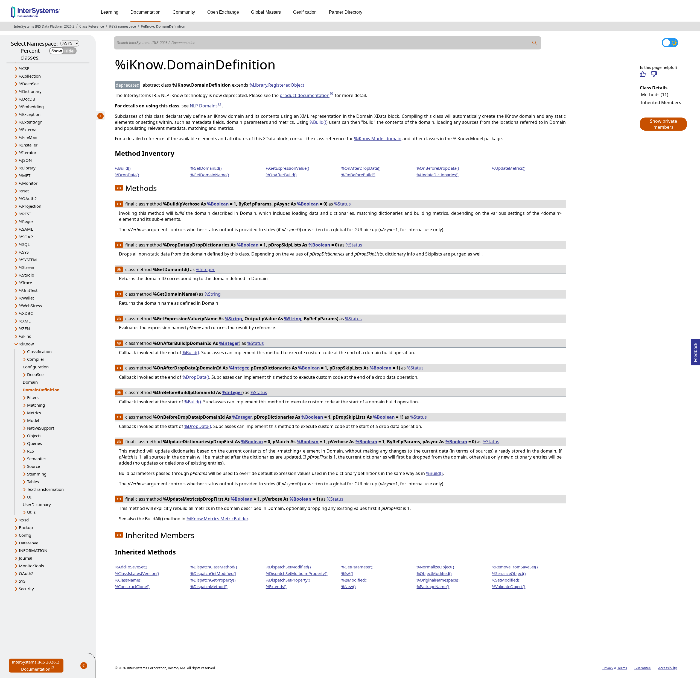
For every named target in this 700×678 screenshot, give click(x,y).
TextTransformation (45, 489)
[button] (663, 124)
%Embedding (31, 106)
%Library (27, 168)
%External (28, 129)
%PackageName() (432, 586)
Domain (30, 382)
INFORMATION (33, 550)
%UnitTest (28, 290)
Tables (33, 481)
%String (213, 294)
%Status (342, 204)
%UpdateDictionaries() (437, 174)
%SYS (24, 252)
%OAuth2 (28, 198)
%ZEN (24, 328)
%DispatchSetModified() (288, 567)
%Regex (26, 221)
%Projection (30, 206)
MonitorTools (31, 565)
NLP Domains (206, 106)
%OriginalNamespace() (438, 580)
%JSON (25, 160)
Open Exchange (223, 12)
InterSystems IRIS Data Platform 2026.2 (44, 26)
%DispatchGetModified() (213, 573)
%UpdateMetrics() (509, 168)
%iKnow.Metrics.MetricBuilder (217, 519)
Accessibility (667, 668)
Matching (36, 405)
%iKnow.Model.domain (377, 139)
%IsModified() (354, 580)
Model (33, 420)
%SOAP (26, 236)
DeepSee (35, 374)
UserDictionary (37, 504)
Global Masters (266, 12)
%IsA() (347, 573)
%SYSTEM (28, 259)
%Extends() (276, 586)
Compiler (35, 359)
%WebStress (30, 305)
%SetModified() (506, 580)
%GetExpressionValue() (287, 168)
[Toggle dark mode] (670, 42)
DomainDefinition (170, 26)
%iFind (25, 336)
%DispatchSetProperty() (288, 580)
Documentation (145, 12)
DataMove (28, 542)
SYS (22, 581)
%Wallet (26, 298)
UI (29, 497)
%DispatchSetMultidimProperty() (297, 573)
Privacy (607, 668)
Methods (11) (654, 95)
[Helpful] (643, 74)
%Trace (25, 282)
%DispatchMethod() (209, 586)
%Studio (26, 275)
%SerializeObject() (509, 573)
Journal (25, 558)
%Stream (27, 267)
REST (31, 451)
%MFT (24, 175)
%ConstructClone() (132, 586)
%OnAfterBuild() (281, 174)
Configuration (36, 366)
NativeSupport (40, 428)
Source (33, 466)
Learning (109, 12)
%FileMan (28, 137)
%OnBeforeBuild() (358, 174)
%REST (25, 213)
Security (26, 588)
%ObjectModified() (434, 573)
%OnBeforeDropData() (437, 168)
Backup (26, 527)
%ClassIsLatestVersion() (137, 573)
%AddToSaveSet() (131, 567)
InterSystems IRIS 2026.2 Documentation (37, 666)
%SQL (24, 244)
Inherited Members (661, 102)
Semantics (36, 458)
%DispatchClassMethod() (213, 567)
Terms (622, 668)
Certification (305, 12)
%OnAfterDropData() (361, 168)
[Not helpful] (654, 74)
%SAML (26, 229)
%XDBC (26, 313)
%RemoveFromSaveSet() (515, 567)
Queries (34, 443)
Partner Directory (346, 12)
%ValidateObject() (508, 586)
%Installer (28, 145)
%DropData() (127, 174)
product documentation (307, 95)
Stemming (36, 474)
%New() (348, 586)
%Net (24, 190)
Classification (39, 351)
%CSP (24, 68)
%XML (25, 321)
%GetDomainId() (206, 168)
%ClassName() (128, 580)
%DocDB (27, 99)
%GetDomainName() (209, 174)
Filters (33, 397)
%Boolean (218, 204)
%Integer (205, 269)
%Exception (29, 114)
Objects (34, 435)
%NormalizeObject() (435, 567)
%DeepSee (29, 83)
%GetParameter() (357, 567)
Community (184, 12)
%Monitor (28, 183)
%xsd (24, 520)
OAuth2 (26, 573)
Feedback (695, 350)
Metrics (34, 412)
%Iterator (27, 152)
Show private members (663, 124)
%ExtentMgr (30, 122)
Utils (31, 512)
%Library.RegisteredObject (276, 85)
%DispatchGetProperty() (213, 580)
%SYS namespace (122, 26)
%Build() (318, 122)
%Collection (30, 76)
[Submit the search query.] (534, 42)
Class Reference (91, 26)
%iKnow (147, 26)
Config (25, 535)
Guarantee (642, 668)
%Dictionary (30, 91)
